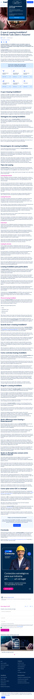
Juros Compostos (4, 677)
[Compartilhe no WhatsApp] (1, 42)
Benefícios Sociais (21, 663)
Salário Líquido (3, 679)
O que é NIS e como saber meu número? (7, 652)
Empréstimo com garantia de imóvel (24, 677)
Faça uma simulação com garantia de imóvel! (17, 539)
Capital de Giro (3, 682)
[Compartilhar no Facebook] (4, 42)
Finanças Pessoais (21, 668)
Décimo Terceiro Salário (5, 681)
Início (1, 661)
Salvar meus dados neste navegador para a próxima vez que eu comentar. (12, 627)
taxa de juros (9, 507)
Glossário (2, 668)
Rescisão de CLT (3, 684)
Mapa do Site (3, 666)
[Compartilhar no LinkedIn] (6, 42)
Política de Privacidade (5, 665)
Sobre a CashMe (3, 663)
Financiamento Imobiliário (22, 681)
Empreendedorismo (21, 666)
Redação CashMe (11, 597)
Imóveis (19, 670)
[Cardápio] (1, 2)
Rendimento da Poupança (5, 686)
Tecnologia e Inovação (21, 672)
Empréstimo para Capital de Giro (23, 682)
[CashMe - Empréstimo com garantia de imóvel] (6, 2)
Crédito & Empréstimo (22, 664)
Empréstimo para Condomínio (23, 679)
